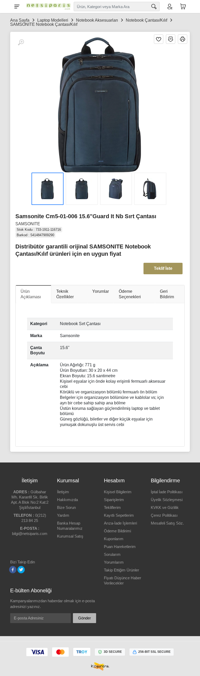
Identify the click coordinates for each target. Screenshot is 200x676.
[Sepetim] (183, 6)
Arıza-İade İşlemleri (120, 523)
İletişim (63, 492)
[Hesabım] (169, 6)
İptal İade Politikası (167, 492)
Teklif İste (163, 268)
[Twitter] (21, 569)
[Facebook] (12, 569)
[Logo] (47, 6)
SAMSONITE (27, 224)
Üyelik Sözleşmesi (167, 499)
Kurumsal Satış (70, 536)
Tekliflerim (112, 507)
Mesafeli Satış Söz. (167, 523)
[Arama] (154, 6)
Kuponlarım (113, 539)
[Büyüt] (20, 42)
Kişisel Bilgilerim (118, 492)
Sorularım (112, 554)
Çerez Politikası (164, 515)
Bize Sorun (66, 507)
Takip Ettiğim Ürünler (121, 570)
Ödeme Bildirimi (117, 531)
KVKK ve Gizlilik (165, 507)
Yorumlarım (114, 562)
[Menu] (17, 6)
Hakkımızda (67, 499)
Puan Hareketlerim (120, 546)
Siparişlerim (114, 499)
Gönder (84, 618)
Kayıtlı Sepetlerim (119, 515)
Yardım (63, 515)
